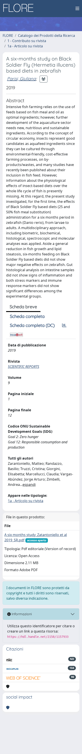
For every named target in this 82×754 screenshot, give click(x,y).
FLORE (8, 35)
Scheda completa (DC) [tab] (32, 325)
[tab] (64, 325)
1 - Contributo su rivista (26, 40)
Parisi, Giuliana (21, 78)
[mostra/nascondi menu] (77, 8)
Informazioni (21, 614)
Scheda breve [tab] (23, 306)
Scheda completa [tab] (27, 316)
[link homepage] (20, 8)
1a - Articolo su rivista (25, 46)
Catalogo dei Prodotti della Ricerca (46, 35)
